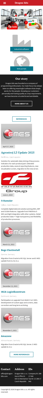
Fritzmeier (7, 200)
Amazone (6, 336)
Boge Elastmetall (10, 250)
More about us (21, 103)
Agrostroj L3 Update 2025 (18, 152)
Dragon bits (21, 2)
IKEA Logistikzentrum (13, 291)
